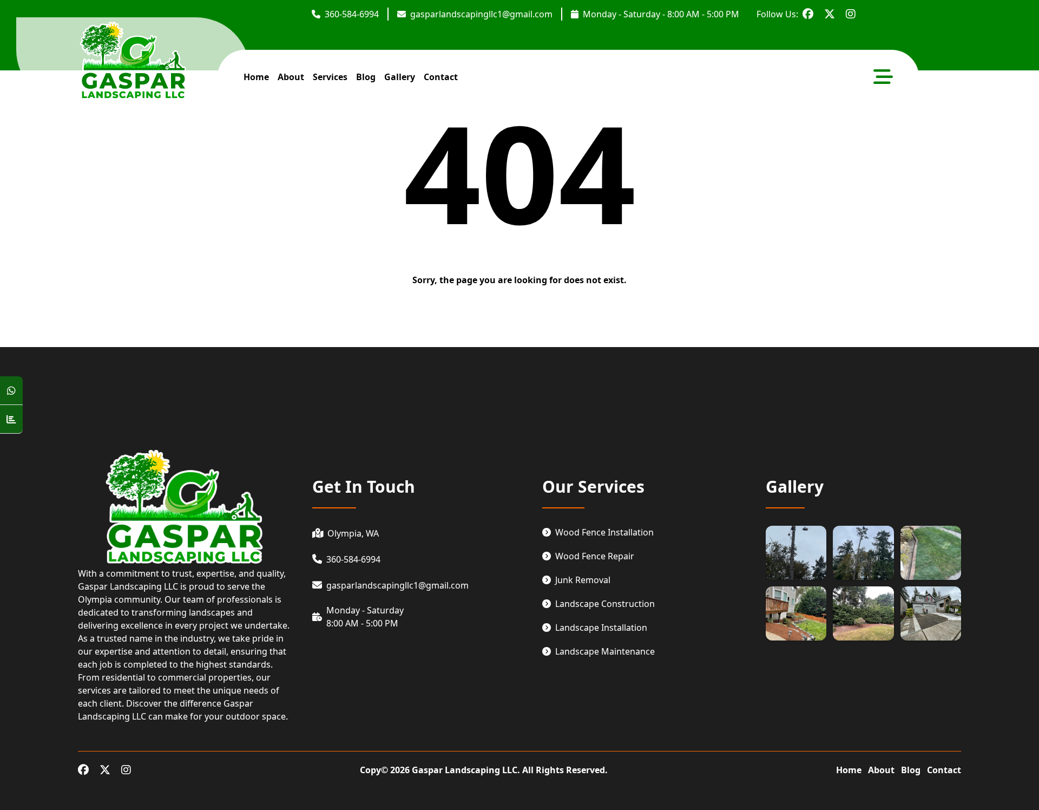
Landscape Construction (605, 604)
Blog (366, 77)
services (330, 77)
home (256, 77)
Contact (944, 770)
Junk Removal (582, 580)
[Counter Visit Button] (11, 419)
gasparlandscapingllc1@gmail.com (481, 14)
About (881, 770)
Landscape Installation (601, 627)
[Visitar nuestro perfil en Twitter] (829, 14)
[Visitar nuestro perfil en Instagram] (851, 14)
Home (849, 770)
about (291, 77)
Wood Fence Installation (604, 532)
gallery (399, 77)
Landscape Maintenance (605, 651)
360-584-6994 (352, 14)
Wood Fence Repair (594, 556)
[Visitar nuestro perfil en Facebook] (808, 14)
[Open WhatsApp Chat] (11, 390)
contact (441, 77)
